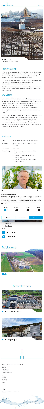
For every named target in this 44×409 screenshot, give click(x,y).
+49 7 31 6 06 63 (6, 371)
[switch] (16, 210)
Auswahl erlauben (22, 217)
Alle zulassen (36, 217)
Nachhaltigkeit (4, 379)
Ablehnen (8, 217)
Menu (39, 5)
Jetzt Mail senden (10, 236)
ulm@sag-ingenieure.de (7, 372)
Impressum (4, 388)
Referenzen (4, 377)
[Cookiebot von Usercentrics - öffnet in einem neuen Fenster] (38, 190)
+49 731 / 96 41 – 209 (11, 232)
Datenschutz (4, 389)
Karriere (3, 382)
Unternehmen (4, 380)
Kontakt (3, 384)
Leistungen (4, 376)
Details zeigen (37, 214)
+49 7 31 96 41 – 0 (6, 369)
